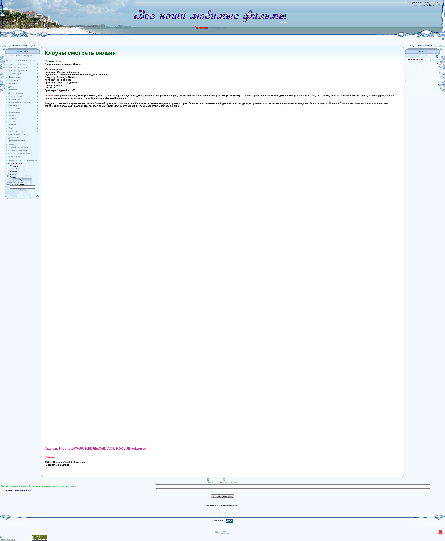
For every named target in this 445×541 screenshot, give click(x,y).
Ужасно (13, 177)
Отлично (14, 166)
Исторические (28, 160)
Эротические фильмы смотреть (20, 60)
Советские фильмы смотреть (19, 56)
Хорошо (13, 169)
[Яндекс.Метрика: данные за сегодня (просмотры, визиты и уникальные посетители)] (7, 538)
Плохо (13, 174)
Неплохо (14, 171)
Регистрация (215, 28)
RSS (438, 5)
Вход (224, 28)
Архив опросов (24, 182)
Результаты (11, 182)
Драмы (12, 160)
